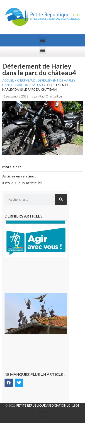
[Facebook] (9, 383)
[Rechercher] (61, 199)
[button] (42, 40)
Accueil (8, 80)
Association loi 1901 (47, 405)
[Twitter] (19, 383)
